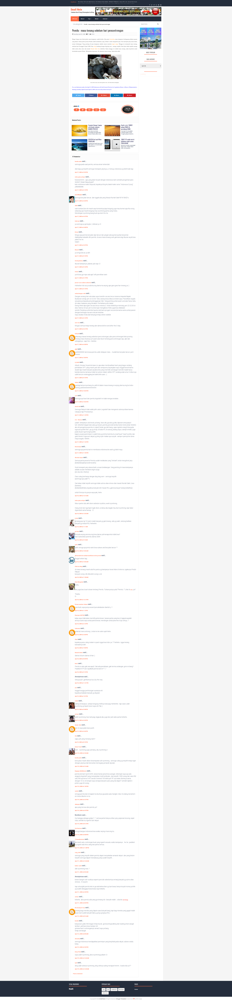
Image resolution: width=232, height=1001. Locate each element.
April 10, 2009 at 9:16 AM (81, 766)
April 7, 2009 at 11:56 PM (81, 453)
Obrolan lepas (79, 457)
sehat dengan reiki (80, 293)
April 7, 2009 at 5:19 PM (81, 288)
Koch (76, 663)
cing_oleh (78, 852)
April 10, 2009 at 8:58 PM (81, 834)
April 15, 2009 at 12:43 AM (82, 969)
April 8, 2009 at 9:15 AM (81, 540)
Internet (105, 18)
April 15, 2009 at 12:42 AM (82, 958)
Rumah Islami (79, 652)
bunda (76, 921)
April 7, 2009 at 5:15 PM (81, 256)
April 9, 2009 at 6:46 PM (81, 731)
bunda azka (78, 161)
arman (77, 714)
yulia (76, 544)
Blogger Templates (121, 999)
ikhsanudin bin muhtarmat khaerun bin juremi (88, 555)
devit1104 (77, 406)
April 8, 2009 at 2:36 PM (81, 634)
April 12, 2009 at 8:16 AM (81, 916)
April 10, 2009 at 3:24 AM (81, 753)
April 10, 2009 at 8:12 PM (81, 823)
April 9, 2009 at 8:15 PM (81, 742)
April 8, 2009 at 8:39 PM (81, 659)
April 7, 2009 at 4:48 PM (81, 227)
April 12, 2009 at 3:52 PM (81, 947)
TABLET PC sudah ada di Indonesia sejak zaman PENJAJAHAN (127, 141)
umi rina (77, 322)
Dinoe (76, 232)
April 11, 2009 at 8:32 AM (81, 872)
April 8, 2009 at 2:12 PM (81, 623)
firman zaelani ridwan (81, 604)
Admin (77, 382)
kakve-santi (78, 865)
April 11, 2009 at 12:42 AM (82, 861)
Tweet (79, 95)
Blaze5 (77, 249)
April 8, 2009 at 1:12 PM (81, 610)
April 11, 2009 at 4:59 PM (81, 892)
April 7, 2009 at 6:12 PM (81, 318)
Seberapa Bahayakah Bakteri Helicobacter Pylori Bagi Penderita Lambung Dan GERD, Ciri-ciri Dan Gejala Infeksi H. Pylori (106, 2)
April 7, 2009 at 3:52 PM (81, 172)
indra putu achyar (80, 177)
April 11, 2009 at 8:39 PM (81, 903)
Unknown (77, 628)
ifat (76, 736)
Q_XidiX (77, 362)
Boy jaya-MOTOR (79, 615)
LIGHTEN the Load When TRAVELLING (94, 140)
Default (77, 333)
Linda (76, 518)
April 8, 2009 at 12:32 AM (81, 513)
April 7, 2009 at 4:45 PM (81, 201)
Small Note (76, 9)
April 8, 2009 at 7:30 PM (81, 648)
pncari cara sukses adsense (83, 282)
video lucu (105, 993)
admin (75, 106)
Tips (89, 18)
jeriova (77, 531)
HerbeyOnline (79, 260)
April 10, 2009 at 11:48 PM (82, 847)
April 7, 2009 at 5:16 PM (81, 267)
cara (108, 989)
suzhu (76, 791)
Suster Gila (78, 725)
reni (76, 395)
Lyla (76, 962)
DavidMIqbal (78, 194)
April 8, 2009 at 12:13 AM (81, 495)
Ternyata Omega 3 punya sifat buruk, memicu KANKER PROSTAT (95, 127)
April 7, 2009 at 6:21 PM (81, 329)
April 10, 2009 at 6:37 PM (81, 810)
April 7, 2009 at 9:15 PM (81, 377)
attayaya (77, 804)
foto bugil (121, 989)
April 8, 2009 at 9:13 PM (81, 672)
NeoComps (78, 446)
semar (77, 896)
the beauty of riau (80, 907)
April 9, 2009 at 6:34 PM (81, 720)
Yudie (76, 701)
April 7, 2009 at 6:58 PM (81, 344)
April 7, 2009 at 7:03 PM (81, 357)
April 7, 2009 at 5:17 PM (81, 278)
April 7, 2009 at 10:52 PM (81, 391)
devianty (77, 938)
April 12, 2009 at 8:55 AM (81, 934)
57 (88, 34)
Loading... (143, 74)
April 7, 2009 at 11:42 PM (81, 442)
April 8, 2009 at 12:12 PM (81, 599)
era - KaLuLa (78, 419)
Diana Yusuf (78, 747)
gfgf (76, 349)
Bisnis (96, 18)
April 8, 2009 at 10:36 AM (81, 561)
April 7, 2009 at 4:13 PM (81, 190)
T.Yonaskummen (79, 839)
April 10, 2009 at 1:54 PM (81, 786)
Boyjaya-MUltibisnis (80, 771)
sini (131, 589)
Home (75, 18)
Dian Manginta (79, 582)
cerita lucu (114, 989)
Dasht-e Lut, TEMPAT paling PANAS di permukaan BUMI (127, 127)
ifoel (76, 639)
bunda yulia (78, 757)
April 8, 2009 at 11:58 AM (81, 577)
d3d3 (76, 205)
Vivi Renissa (78, 828)
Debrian (77, 221)
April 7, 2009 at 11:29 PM (81, 415)
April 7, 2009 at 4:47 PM (81, 216)
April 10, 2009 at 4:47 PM (81, 799)
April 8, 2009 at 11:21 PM (81, 683)
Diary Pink (78, 952)
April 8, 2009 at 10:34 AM (81, 551)
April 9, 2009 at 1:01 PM (81, 696)
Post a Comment (77, 973)
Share (91, 95)
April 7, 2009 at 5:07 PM (81, 245)
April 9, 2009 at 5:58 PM (81, 709)
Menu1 (82, 18)
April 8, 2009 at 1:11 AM (81, 526)
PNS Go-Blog (78, 566)
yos (76, 687)
